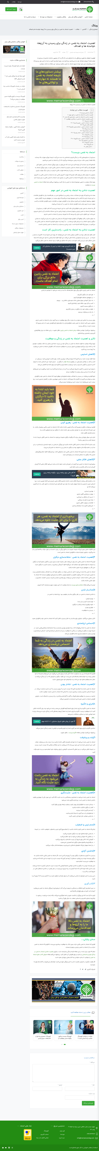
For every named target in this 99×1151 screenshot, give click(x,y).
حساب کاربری (45, 1134)
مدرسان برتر (20, 166)
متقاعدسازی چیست (77, 585)
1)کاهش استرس (89, 121)
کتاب (22, 215)
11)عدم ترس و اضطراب (87, 140)
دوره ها (20, 2)
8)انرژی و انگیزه (89, 135)
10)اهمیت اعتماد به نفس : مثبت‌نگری (83, 139)
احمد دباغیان (73, 52)
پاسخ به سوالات (19, 161)
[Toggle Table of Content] (91, 110)
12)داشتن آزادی (89, 142)
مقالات (13, 2)
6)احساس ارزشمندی (88, 131)
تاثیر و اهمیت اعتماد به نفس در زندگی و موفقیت (79, 119)
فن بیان (62, 1131)
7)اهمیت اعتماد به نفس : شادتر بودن (83, 133)
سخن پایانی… (89, 146)
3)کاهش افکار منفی (88, 125)
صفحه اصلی (89, 17)
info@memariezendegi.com (69, 2)
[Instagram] (12, 1148)
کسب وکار (20, 219)
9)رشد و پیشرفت (88, 137)
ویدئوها (21, 179)
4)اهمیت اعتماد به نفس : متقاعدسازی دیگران (81, 127)
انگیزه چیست (72, 733)
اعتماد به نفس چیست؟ (86, 113)
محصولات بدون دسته (17, 224)
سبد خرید (62, 1138)
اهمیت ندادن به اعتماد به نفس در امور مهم (81, 115)
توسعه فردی (20, 198)
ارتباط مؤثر (67, 362)
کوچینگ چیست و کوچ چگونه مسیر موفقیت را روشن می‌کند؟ (65, 1038)
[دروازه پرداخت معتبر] (28, 1135)
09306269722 (88, 2)
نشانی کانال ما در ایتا (42, 1138)
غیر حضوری (20, 211)
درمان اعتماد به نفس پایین (68, 330)
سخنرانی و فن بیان (18, 206)
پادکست (21, 157)
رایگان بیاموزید (61, 17)
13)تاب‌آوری (90, 144)
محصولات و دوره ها (46, 17)
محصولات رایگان (19, 228)
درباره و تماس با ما (30, 17)
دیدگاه (92, 1062)
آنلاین (21, 193)
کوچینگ (46, 1131)
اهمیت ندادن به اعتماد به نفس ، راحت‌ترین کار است (79, 117)
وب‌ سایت (92, 1094)
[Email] (3, 1148)
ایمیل (60, 1085)
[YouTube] (5, 1148)
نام (93, 1085)
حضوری (21, 202)
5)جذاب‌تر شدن (89, 129)
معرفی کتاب (20, 170)
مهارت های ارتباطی (18, 232)
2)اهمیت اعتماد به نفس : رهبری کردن (83, 123)
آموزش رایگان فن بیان (75, 17)
